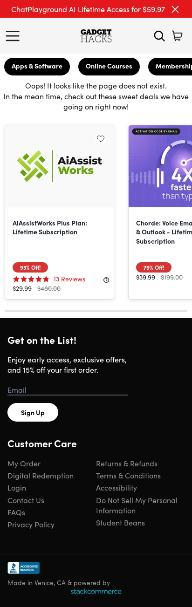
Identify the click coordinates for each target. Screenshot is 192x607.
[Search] (159, 36)
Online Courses (109, 65)
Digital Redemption (40, 475)
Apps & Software (37, 65)
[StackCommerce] (96, 591)
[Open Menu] (15, 36)
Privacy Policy (31, 524)
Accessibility (116, 487)
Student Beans (120, 522)
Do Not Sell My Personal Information (137, 505)
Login (16, 487)
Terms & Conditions (128, 475)
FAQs (16, 512)
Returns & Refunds (127, 463)
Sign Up (33, 412)
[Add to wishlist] (100, 138)
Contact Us (25, 500)
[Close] (175, 9)
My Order (24, 463)
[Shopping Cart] (177, 36)
